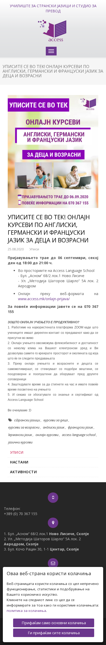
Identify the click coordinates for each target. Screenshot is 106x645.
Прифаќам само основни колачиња (54, 622)
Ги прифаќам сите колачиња (54, 632)
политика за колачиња (26, 610)
